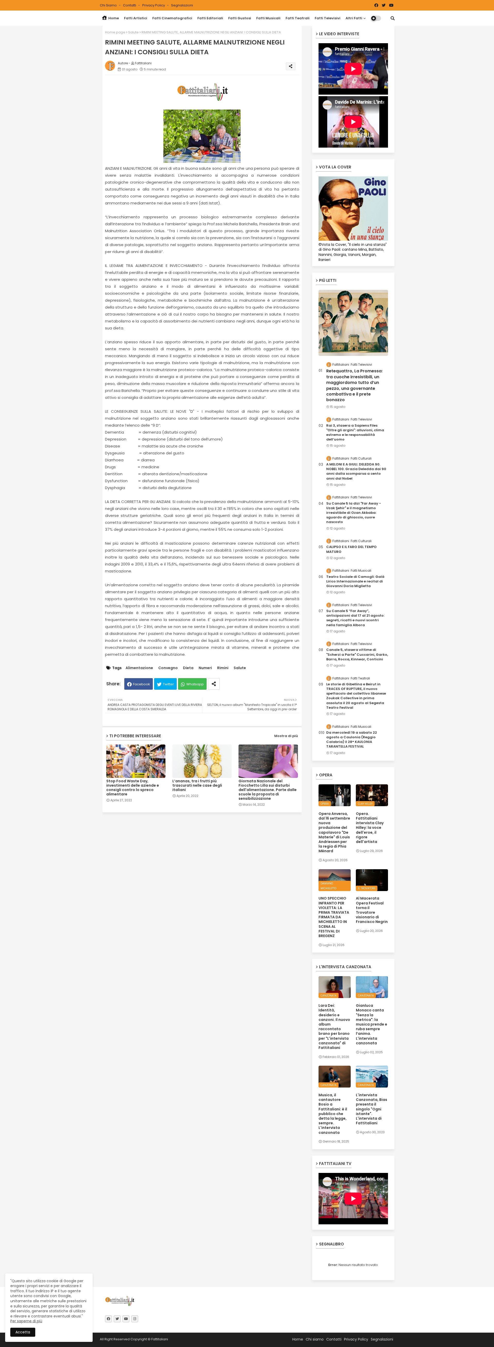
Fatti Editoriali (210, 18)
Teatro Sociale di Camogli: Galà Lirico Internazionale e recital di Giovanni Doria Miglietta (355, 581)
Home (113, 18)
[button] (392, 18)
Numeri (205, 668)
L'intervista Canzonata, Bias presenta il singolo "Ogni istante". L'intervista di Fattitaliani (371, 1109)
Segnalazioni (182, 5)
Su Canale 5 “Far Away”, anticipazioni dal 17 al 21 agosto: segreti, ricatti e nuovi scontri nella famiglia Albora (355, 618)
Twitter (168, 684)
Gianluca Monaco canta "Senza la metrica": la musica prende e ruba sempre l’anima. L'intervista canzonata (371, 1024)
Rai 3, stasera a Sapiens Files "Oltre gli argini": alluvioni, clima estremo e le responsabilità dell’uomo (355, 432)
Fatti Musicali (268, 18)
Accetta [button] (22, 1332)
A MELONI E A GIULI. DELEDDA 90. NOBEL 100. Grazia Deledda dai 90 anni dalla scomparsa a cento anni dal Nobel (356, 471)
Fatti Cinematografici (172, 18)
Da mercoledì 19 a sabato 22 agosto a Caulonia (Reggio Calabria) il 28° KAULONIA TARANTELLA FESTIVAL (351, 739)
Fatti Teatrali (298, 18)
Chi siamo (109, 5)
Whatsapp (195, 684)
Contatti (130, 5)
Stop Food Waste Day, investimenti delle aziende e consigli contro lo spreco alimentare (132, 787)
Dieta (188, 668)
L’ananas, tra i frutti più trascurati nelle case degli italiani (197, 785)
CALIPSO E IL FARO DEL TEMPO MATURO (351, 549)
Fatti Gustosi (239, 18)
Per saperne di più (26, 1321)
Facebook (141, 684)
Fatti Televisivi (327, 18)
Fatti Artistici (135, 18)
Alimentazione (139, 668)
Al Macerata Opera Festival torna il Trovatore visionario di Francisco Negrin (372, 910)
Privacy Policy (154, 5)
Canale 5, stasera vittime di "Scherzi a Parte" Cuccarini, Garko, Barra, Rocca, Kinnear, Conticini (357, 654)
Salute (133, 32)
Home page (115, 32)
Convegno (168, 668)
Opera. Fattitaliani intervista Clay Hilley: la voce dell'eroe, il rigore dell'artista (370, 827)
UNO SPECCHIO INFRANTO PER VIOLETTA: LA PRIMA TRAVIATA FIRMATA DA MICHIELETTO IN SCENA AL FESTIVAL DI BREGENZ (334, 917)
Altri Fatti (354, 18)
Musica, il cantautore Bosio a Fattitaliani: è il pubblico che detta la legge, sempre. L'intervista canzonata (333, 1114)
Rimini (222, 668)
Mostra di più (286, 735)
